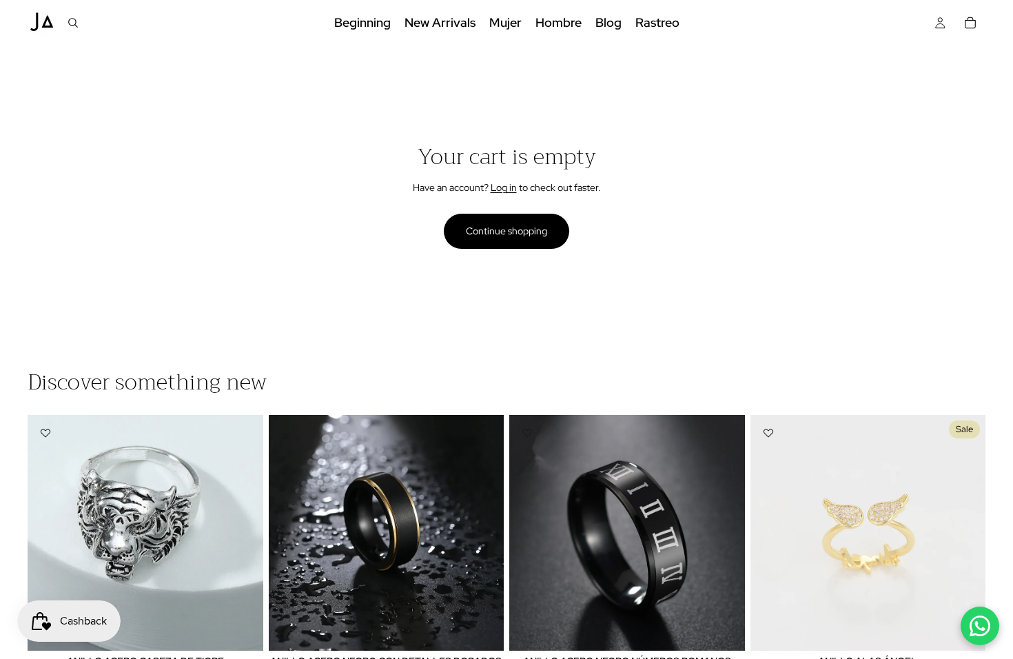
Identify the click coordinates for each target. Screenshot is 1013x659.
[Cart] (970, 23)
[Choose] (482, 629)
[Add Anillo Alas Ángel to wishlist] (768, 433)
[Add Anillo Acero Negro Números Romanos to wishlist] (527, 433)
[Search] (73, 23)
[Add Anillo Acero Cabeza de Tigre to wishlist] (45, 433)
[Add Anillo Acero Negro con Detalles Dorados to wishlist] (287, 433)
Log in (504, 187)
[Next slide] (242, 533)
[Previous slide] (48, 533)
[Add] (241, 629)
